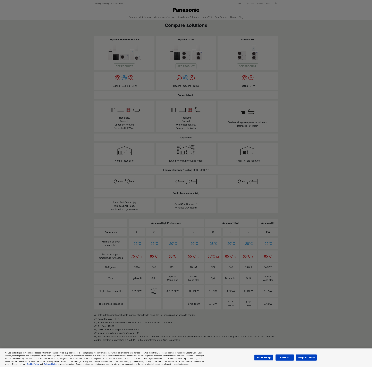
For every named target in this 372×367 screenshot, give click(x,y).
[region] (186, 357)
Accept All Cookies (306, 357)
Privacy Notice (50, 364)
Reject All (284, 357)
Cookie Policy (33, 364)
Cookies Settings (263, 357)
